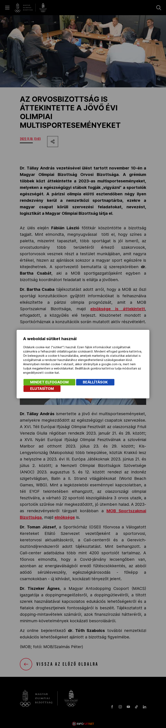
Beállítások (95, 382)
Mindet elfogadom (49, 382)
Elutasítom (42, 388)
